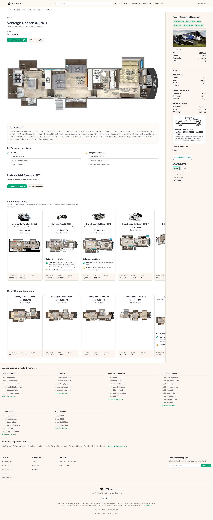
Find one (177, 180)
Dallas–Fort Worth (20, 446)
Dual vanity (177, 25)
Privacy (109, 514)
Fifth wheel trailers (19, 10)
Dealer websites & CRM (67, 461)
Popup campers (61, 411)
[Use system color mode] (103, 498)
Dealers (158, 3)
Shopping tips (7, 477)
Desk (199, 21)
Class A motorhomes (10, 373)
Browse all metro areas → (117, 446)
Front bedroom (179, 21)
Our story (35, 465)
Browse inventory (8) (17, 40)
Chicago (79, 446)
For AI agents (101, 514)
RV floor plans (120, 3)
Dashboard (202, 3)
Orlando (64, 446)
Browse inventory (8, 465)
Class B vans (60, 373)
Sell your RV (147, 3)
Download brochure (183, 157)
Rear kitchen (190, 21)
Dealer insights (64, 465)
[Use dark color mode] (109, 498)
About (34, 461)
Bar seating (199, 25)
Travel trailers (7, 411)
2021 (184, 168)
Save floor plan (37, 40)
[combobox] (83, 3)
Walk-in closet (188, 25)
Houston (31, 446)
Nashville (94, 446)
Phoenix (47, 446)
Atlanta (39, 446)
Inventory (134, 3)
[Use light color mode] (106, 498)
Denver (71, 446)
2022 (176, 168)
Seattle (87, 446)
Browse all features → (9, 396)
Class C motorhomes (116, 373)
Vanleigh (31, 10)
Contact (35, 469)
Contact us (148, 505)
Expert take (178, 177)
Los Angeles (6, 446)
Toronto (103, 446)
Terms (116, 514)
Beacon (40, 10)
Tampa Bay (55, 446)
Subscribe (206, 465)
